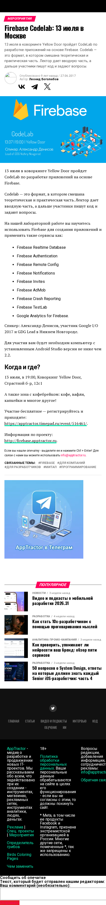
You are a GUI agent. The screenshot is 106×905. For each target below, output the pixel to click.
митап (51, 467)
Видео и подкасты (54, 721)
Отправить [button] (9, 902)
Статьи (30, 721)
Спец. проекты (20, 831)
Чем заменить (20, 866)
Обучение (50, 727)
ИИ (64, 727)
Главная (13, 721)
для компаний (72, 463)
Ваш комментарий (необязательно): (35, 885)
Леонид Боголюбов (43, 79)
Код (95, 721)
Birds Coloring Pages (19, 856)
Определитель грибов (20, 844)
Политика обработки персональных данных (53, 762)
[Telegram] (34, 86)
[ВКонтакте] (22, 86)
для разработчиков (23, 467)
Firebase (47, 463)
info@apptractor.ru (73, 455)
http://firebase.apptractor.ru (30, 440)
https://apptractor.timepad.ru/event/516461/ (45, 423)
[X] (47, 86)
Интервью (80, 721)
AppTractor (16, 748)
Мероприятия (21, 835)
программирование (78, 467)
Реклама (15, 827)
